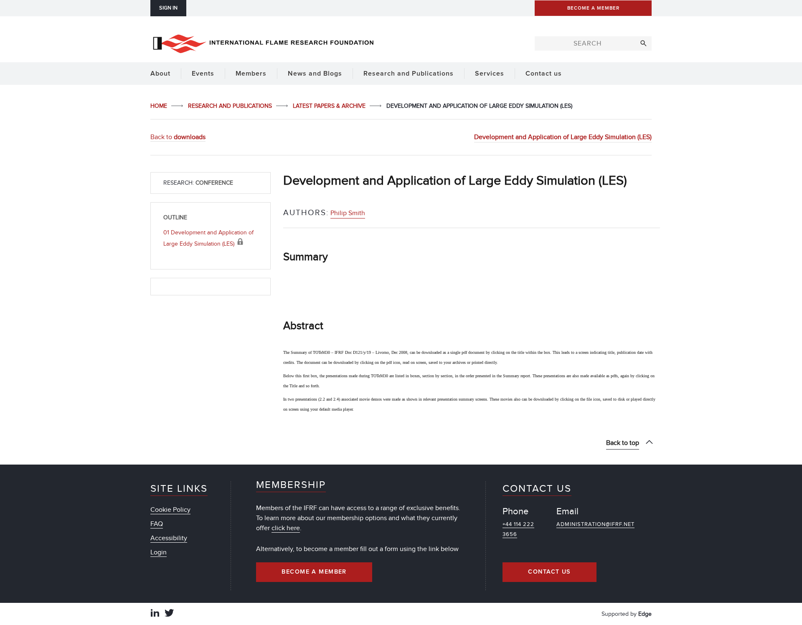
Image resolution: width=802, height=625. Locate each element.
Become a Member (314, 572)
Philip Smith (347, 213)
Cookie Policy (170, 510)
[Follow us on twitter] (169, 614)
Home (159, 105)
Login (158, 552)
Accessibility (168, 538)
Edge (645, 613)
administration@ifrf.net (595, 524)
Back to (178, 137)
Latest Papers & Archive (330, 105)
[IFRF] (263, 42)
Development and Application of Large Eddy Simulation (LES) (563, 137)
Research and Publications (231, 105)
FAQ (156, 524)
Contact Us (549, 572)
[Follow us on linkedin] (155, 614)
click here (286, 528)
